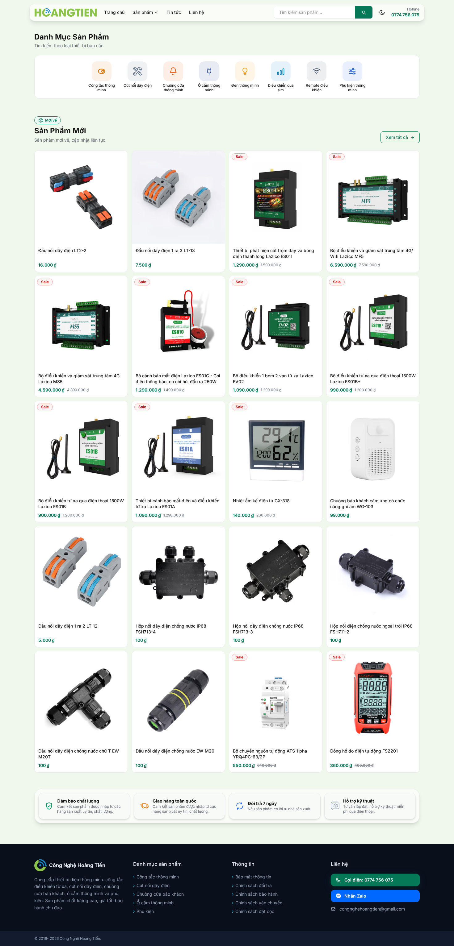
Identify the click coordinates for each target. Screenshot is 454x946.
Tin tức (173, 12)
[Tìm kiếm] (363, 12)
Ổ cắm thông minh (153, 902)
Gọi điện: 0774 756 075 (368, 879)
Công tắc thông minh (156, 876)
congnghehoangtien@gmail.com (372, 908)
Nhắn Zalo (355, 895)
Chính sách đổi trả (252, 885)
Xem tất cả (397, 137)
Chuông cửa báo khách (158, 894)
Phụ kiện (143, 911)
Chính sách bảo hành (255, 894)
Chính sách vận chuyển (257, 902)
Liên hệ (196, 12)
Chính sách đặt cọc (253, 911)
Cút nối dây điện (151, 885)
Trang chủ (114, 12)
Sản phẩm (142, 12)
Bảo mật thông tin (251, 876)
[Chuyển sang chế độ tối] (382, 12)
